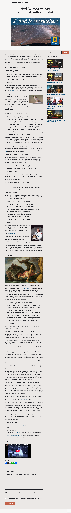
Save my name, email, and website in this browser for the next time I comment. (24, 498)
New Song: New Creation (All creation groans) (56, 120)
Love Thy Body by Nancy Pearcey (14, 435)
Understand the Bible (20, 2)
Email (19, 492)
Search (65, 52)
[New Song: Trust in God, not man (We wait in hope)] (55, 63)
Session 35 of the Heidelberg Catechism (16, 425)
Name (6, 492)
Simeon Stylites (35, 391)
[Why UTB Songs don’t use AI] (55, 89)
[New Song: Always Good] (55, 77)
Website (33, 492)
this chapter (17, 432)
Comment (7, 477)
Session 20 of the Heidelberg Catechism (16, 429)
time (17, 106)
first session (26, 343)
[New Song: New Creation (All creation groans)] (55, 114)
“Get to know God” (20, 54)
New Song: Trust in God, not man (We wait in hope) (57, 69)
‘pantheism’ (12, 90)
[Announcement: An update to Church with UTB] (55, 101)
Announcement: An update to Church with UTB (56, 107)
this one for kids (25, 288)
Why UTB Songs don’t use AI (56, 94)
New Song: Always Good (54, 82)
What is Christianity (23, 399)
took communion (11, 233)
